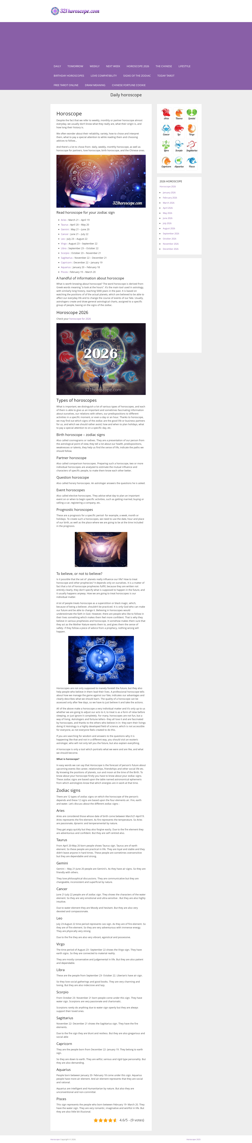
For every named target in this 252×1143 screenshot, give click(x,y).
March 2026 (168, 202)
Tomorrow (75, 66)
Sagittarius (67, 257)
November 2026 (171, 243)
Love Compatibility (104, 75)
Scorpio (65, 253)
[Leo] (179, 135)
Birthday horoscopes (69, 75)
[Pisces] (179, 167)
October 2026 (169, 238)
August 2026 (169, 228)
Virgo (64, 243)
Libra (63, 248)
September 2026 (171, 233)
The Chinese (164, 66)
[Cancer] (166, 135)
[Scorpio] (179, 151)
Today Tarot (165, 75)
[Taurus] (179, 119)
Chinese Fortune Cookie (129, 85)
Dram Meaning (95, 85)
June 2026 (167, 218)
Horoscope (55, 1139)
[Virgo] (191, 135)
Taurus (64, 224)
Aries (63, 219)
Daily (57, 66)
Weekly (94, 66)
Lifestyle (184, 66)
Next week (113, 66)
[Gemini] (191, 119)
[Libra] (166, 151)
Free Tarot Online (66, 85)
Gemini (65, 229)
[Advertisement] (126, 41)
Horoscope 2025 (194, 1139)
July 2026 (167, 223)
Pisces (64, 271)
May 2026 (167, 213)
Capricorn (66, 262)
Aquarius (66, 267)
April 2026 (168, 207)
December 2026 (170, 248)
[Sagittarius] (191, 151)
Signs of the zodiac (137, 75)
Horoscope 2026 (138, 66)
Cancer (65, 234)
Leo (63, 238)
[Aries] (166, 119)
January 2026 (169, 192)
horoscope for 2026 (80, 318)
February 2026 (170, 197)
